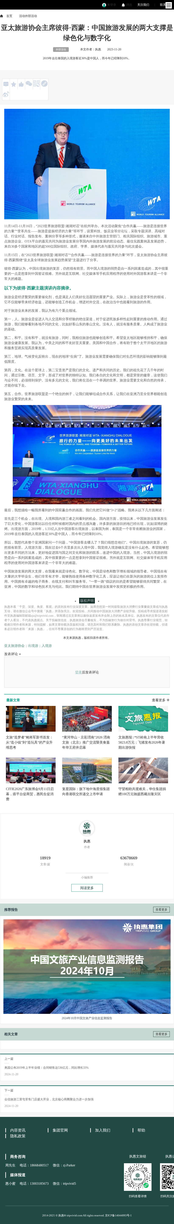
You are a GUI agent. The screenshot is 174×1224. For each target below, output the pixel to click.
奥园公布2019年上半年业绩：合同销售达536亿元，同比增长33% (46, 1067)
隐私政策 (17, 1136)
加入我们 (102, 1130)
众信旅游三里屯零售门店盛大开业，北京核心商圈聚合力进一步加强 (49, 1099)
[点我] (169, 5)
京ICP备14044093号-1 (118, 1215)
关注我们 (143, 4)
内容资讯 (17, 1130)
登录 (78, 672)
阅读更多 (87, 888)
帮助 (141, 1130)
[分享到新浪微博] (6, 94)
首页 (9, 16)
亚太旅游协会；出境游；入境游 (28, 645)
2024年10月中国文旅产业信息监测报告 (87, 1018)
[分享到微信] (29, 83)
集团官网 (60, 1130)
